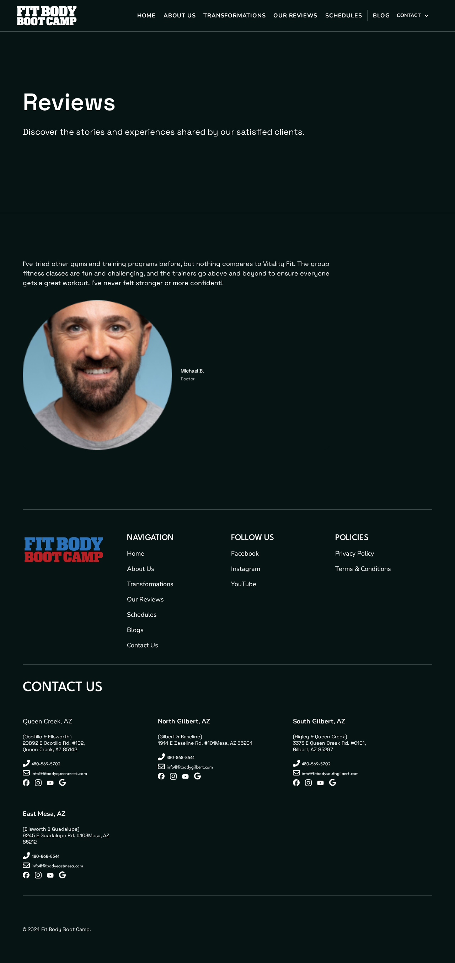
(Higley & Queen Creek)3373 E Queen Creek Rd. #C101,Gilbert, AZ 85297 (329, 743)
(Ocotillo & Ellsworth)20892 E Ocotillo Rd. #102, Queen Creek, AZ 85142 (54, 743)
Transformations (150, 584)
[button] (413, 15)
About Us (140, 569)
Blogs (135, 630)
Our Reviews (145, 599)
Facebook (245, 553)
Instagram (245, 569)
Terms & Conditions (363, 569)
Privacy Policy (354, 553)
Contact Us (142, 645)
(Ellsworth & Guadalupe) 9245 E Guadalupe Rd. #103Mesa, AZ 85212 (66, 835)
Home (135, 553)
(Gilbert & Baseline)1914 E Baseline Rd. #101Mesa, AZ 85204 (205, 739)
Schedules (142, 614)
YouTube (243, 584)
